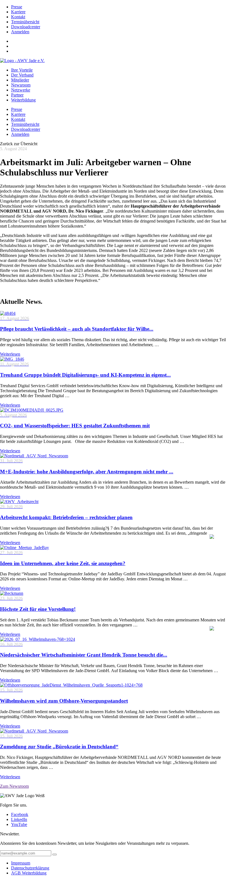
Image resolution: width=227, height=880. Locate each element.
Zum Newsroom (14, 786)
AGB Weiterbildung (29, 873)
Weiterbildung (23, 100)
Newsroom (20, 85)
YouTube (19, 824)
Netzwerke (20, 90)
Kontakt (18, 16)
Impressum (20, 863)
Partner (17, 95)
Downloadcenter (25, 26)
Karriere (18, 11)
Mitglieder (20, 80)
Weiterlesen (10, 354)
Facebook (19, 814)
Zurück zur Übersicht (18, 143)
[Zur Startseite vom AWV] (22, 60)
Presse (16, 6)
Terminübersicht (25, 21)
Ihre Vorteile (22, 70)
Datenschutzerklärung (30, 868)
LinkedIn (19, 819)
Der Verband (22, 75)
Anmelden (20, 31)
